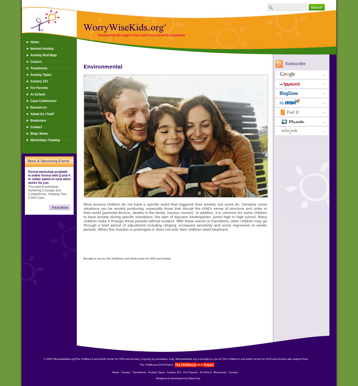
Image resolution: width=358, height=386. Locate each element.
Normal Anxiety (42, 48)
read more (59, 207)
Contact (36, 127)
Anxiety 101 (39, 81)
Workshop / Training (45, 140)
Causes (36, 62)
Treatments (38, 68)
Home (34, 42)
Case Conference (43, 101)
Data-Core (194, 378)
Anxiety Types (41, 75)
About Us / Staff (42, 114)
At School (37, 94)
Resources (38, 107)
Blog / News (39, 133)
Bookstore (38, 120)
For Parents (39, 88)
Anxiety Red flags (43, 55)
